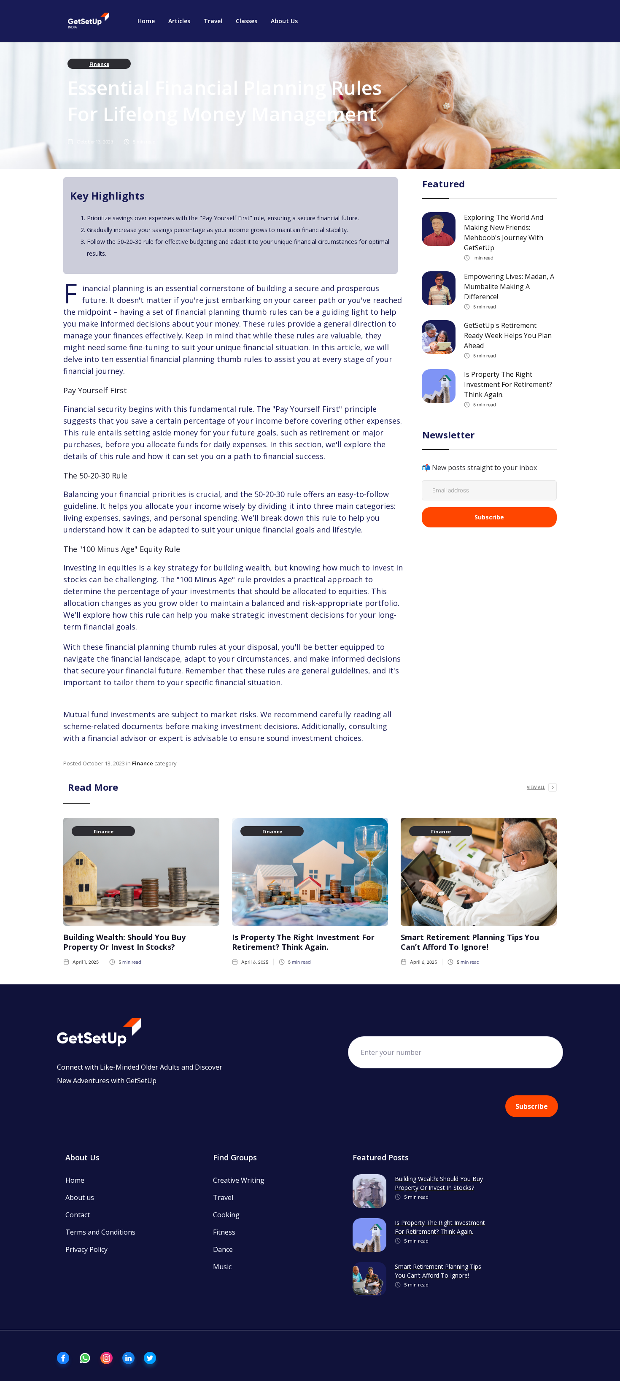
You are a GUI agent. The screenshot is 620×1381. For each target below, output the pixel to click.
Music (222, 1266)
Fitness (224, 1232)
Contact (77, 1214)
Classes (246, 21)
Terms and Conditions (100, 1232)
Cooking (226, 1214)
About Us (284, 21)
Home (146, 21)
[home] (88, 21)
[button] (179, 21)
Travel (213, 21)
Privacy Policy (86, 1249)
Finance (99, 64)
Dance (223, 1249)
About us (79, 1197)
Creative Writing (238, 1180)
